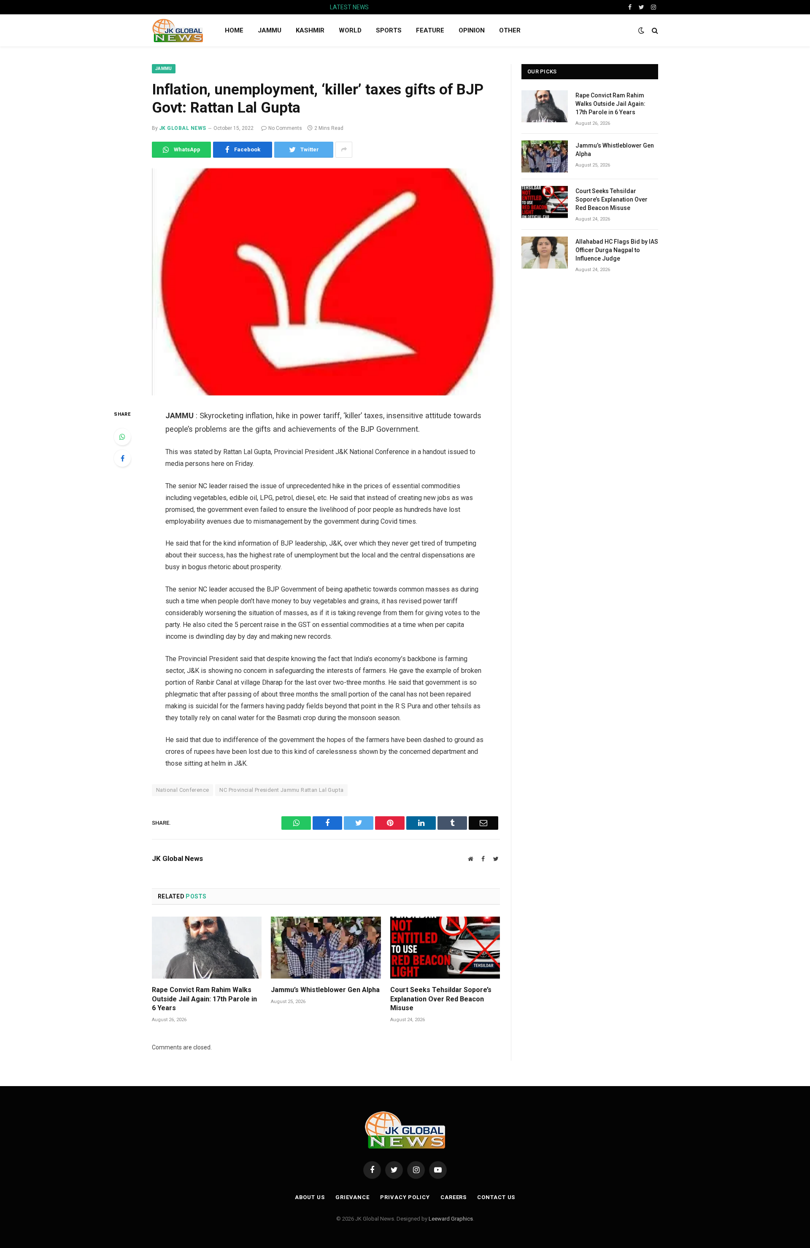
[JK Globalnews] (177, 30)
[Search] (654, 30)
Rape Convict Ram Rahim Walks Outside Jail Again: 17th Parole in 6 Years (204, 999)
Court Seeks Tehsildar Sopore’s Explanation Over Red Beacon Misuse (440, 999)
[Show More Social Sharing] (343, 150)
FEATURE (430, 30)
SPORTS (389, 30)
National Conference (182, 790)
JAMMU (269, 30)
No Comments (285, 128)
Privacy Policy (405, 1197)
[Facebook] (122, 458)
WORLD (350, 30)
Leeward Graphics (451, 1219)
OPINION (472, 30)
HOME (234, 30)
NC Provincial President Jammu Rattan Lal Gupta (281, 790)
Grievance (352, 1197)
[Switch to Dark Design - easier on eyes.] (641, 30)
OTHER (510, 30)
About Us (310, 1197)
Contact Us (496, 1197)
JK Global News (182, 128)
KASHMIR (310, 30)
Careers (453, 1197)
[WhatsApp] (122, 436)
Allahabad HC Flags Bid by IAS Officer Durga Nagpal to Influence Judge (616, 250)
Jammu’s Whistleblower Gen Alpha (429, 7)
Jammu (163, 68)
